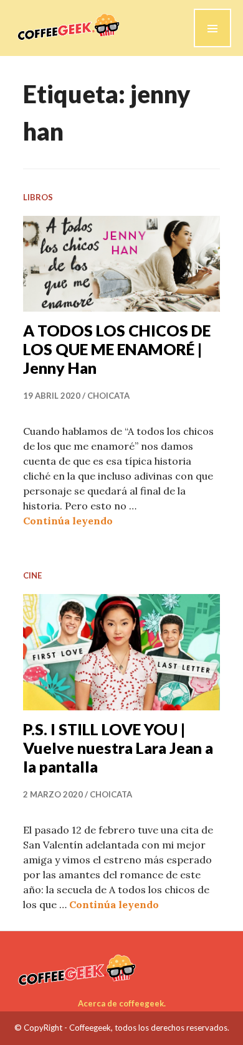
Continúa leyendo (68, 520)
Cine (32, 575)
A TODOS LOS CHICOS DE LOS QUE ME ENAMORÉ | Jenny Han (117, 349)
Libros (38, 197)
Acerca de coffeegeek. (122, 1003)
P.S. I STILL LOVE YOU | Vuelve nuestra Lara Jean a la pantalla (118, 748)
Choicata (108, 396)
